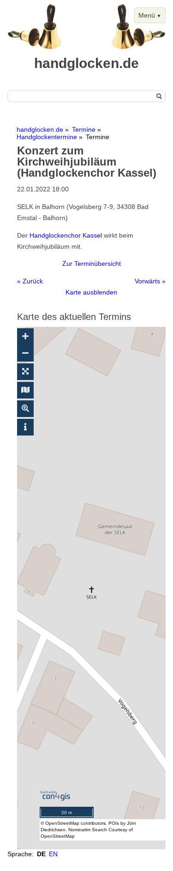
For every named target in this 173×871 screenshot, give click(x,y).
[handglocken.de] (34, 47)
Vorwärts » (150, 281)
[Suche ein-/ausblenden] (25, 408)
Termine (83, 129)
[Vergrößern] (25, 336)
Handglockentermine (47, 137)
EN (53, 854)
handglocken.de (40, 129)
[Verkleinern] (25, 353)
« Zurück (30, 281)
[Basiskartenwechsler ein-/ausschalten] (25, 390)
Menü (146, 15)
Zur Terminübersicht (91, 263)
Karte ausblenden (91, 292)
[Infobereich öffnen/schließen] (25, 427)
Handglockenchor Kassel (66, 235)
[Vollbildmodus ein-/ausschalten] (25, 371)
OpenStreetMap (62, 823)
